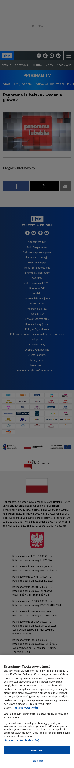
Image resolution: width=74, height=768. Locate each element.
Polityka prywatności (25, 707)
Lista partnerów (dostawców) (21, 740)
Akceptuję (37, 750)
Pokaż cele (37, 760)
